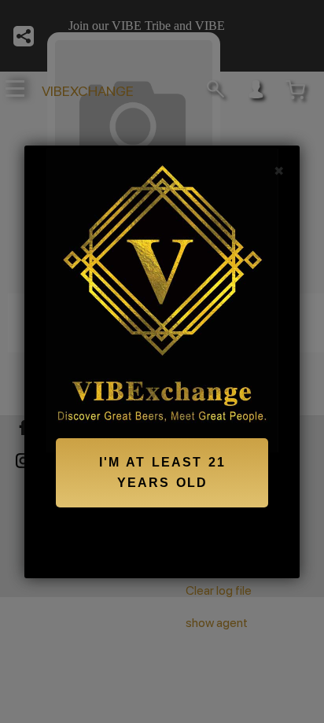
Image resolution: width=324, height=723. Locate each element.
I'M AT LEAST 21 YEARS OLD (162, 472)
